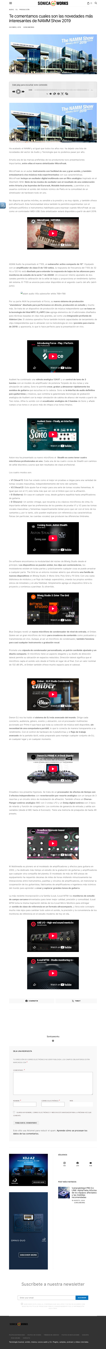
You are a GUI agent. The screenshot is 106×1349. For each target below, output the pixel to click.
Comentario (18, 1070)
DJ (17, 9)
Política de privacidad (17, 1335)
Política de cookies (34, 1335)
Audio (11, 9)
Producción (24, 9)
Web (71, 1101)
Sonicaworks (28, 27)
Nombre (17, 1100)
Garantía (85, 1335)
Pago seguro (15, 1338)
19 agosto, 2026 (78, 1200)
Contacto (26, 1338)
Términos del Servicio (51, 1335)
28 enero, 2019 (15, 27)
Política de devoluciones (70, 1335)
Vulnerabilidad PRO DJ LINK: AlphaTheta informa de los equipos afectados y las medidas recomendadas (84, 1193)
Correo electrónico (50, 1100)
